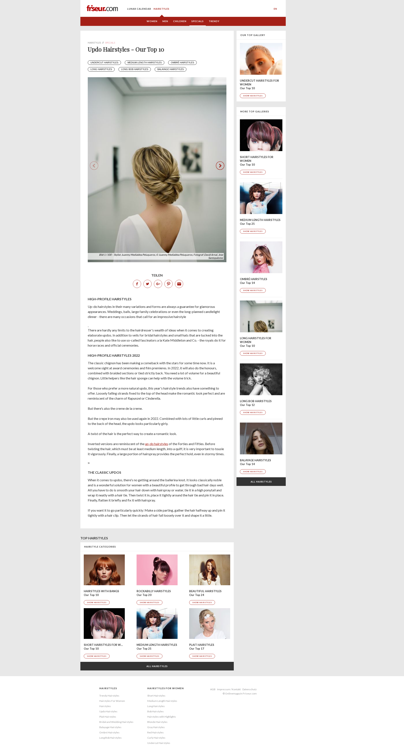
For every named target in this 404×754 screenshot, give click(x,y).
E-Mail (179, 284)
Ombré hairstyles (182, 62)
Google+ (158, 284)
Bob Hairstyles (155, 711)
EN (275, 8)
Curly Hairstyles (156, 737)
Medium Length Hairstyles (162, 700)
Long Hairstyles (156, 706)
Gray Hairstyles (156, 727)
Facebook (137, 284)
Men (165, 21)
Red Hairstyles (155, 732)
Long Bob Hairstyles (134, 69)
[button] (220, 165)
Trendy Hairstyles (109, 695)
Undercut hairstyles (104, 62)
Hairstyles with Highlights (161, 716)
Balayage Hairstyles (110, 727)
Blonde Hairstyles (157, 721)
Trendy (214, 21)
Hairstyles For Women (112, 700)
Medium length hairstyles (145, 62)
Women (152, 21)
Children (179, 21)
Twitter (147, 284)
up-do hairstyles (156, 444)
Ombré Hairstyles (109, 732)
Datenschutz (249, 689)
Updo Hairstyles (108, 711)
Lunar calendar (139, 8)
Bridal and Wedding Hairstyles (116, 721)
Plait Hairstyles (107, 716)
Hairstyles (161, 8)
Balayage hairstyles (170, 69)
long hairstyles (101, 69)
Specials (197, 21)
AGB (212, 689)
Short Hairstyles (156, 695)
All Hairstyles (157, 666)
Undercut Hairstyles (158, 743)
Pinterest (168, 284)
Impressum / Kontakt (229, 689)
